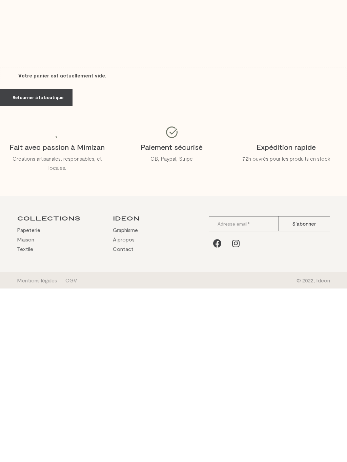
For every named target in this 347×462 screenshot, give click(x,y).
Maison (25, 239)
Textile (25, 249)
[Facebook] (217, 243)
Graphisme (125, 230)
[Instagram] (235, 243)
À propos (124, 239)
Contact (123, 249)
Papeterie (28, 230)
